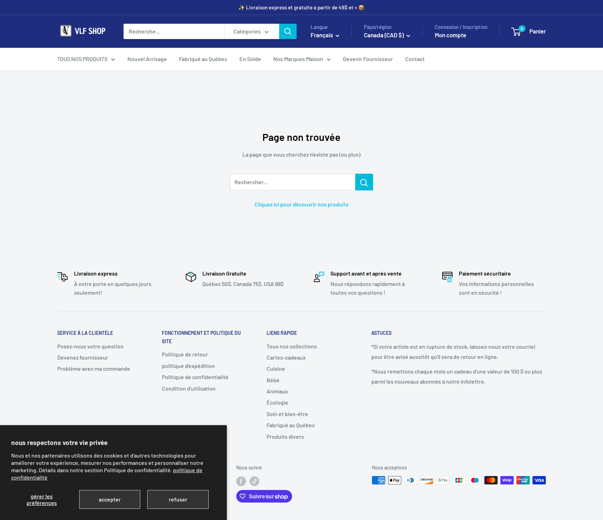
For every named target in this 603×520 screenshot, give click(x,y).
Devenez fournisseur (82, 357)
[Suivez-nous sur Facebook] (241, 481)
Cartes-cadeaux (286, 357)
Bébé (273, 380)
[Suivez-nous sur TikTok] (254, 481)
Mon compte (450, 34)
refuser (178, 499)
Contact (415, 58)
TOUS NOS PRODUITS (82, 58)
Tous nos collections (292, 346)
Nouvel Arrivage (147, 58)
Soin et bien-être (287, 413)
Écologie (277, 402)
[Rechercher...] (364, 182)
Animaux (277, 391)
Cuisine (276, 368)
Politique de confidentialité (195, 377)
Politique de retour (185, 354)
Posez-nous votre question (90, 346)
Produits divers (285, 436)
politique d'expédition (188, 365)
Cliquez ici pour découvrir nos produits (301, 204)
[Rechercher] (288, 31)
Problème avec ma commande (93, 368)
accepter (110, 499)
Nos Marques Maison (298, 58)
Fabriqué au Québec (203, 58)
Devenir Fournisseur (368, 58)
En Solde (250, 58)
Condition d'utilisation (189, 388)
